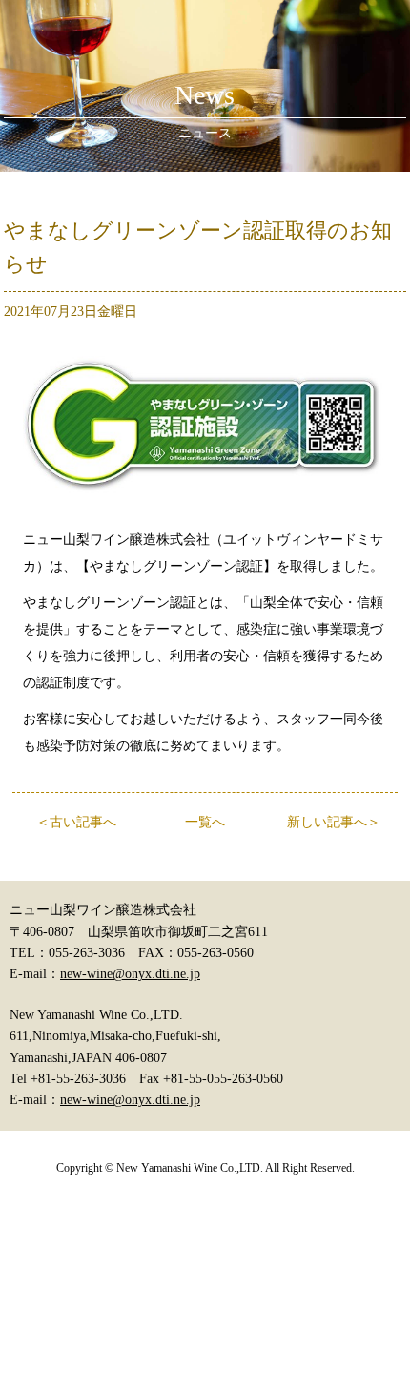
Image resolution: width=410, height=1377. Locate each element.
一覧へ (205, 822)
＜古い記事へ (76, 822)
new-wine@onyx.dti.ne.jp (130, 974)
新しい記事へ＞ (333, 822)
